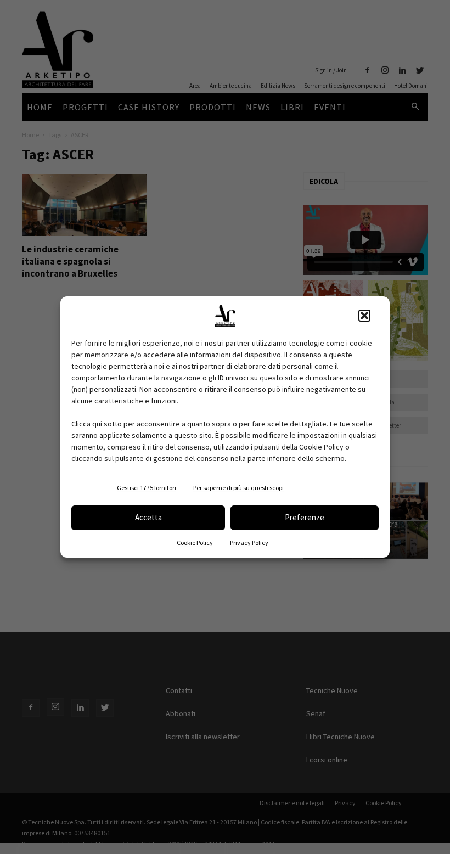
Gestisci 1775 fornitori (146, 488)
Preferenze (304, 517)
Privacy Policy (249, 542)
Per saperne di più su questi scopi (238, 488)
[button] (364, 315)
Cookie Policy (195, 542)
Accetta (148, 517)
